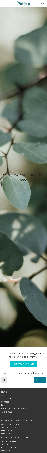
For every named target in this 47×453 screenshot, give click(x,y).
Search (39, 380)
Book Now (6, 405)
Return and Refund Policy (13, 408)
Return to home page (23, 363)
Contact (5, 401)
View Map (5, 433)
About (4, 395)
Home (4, 391)
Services (5, 398)
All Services (6, 411)
